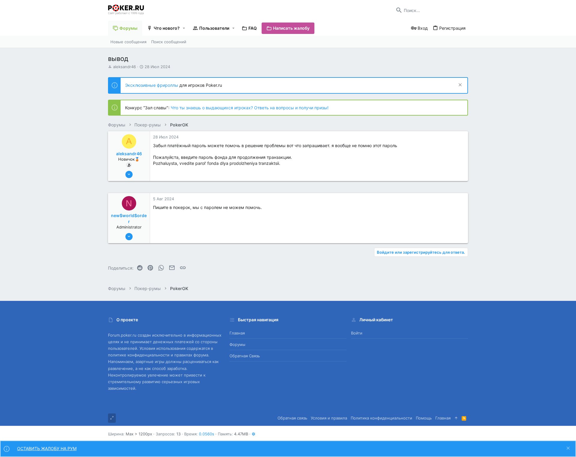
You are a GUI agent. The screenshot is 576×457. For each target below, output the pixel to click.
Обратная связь (245, 355)
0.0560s (206, 433)
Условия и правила (329, 418)
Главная (237, 333)
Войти (356, 333)
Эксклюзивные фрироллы (152, 85)
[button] (184, 28)
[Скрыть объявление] (459, 85)
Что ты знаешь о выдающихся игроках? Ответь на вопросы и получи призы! (249, 107)
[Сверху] (456, 417)
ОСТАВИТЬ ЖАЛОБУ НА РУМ (46, 448)
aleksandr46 (124, 66)
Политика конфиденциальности (381, 418)
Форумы (237, 344)
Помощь (424, 418)
